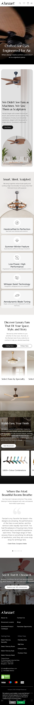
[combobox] (17, 365)
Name (5, 342)
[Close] (32, 329)
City (5, 354)
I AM (5, 361)
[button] (17, 371)
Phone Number (8, 348)
